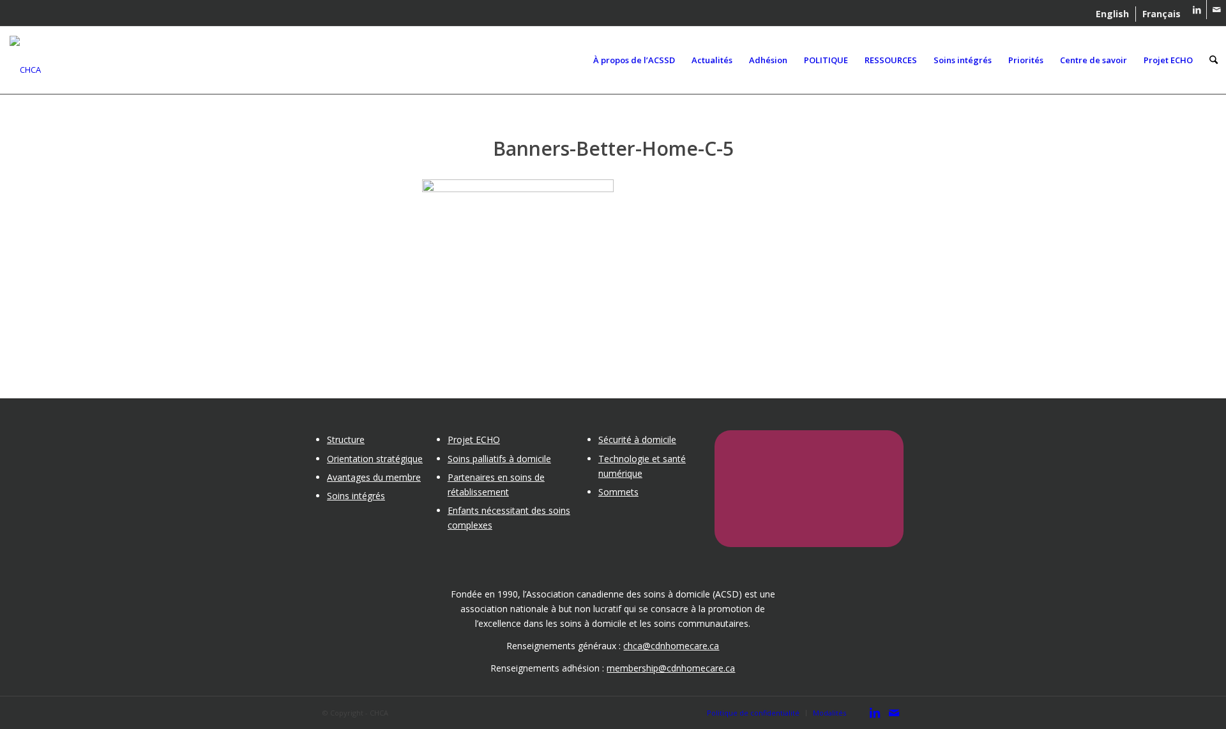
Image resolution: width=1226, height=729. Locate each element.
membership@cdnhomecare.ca (671, 668)
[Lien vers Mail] (1216, 9)
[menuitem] (1112, 14)
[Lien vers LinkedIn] (1197, 9)
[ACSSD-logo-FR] (25, 56)
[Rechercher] (1213, 60)
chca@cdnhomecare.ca (671, 646)
